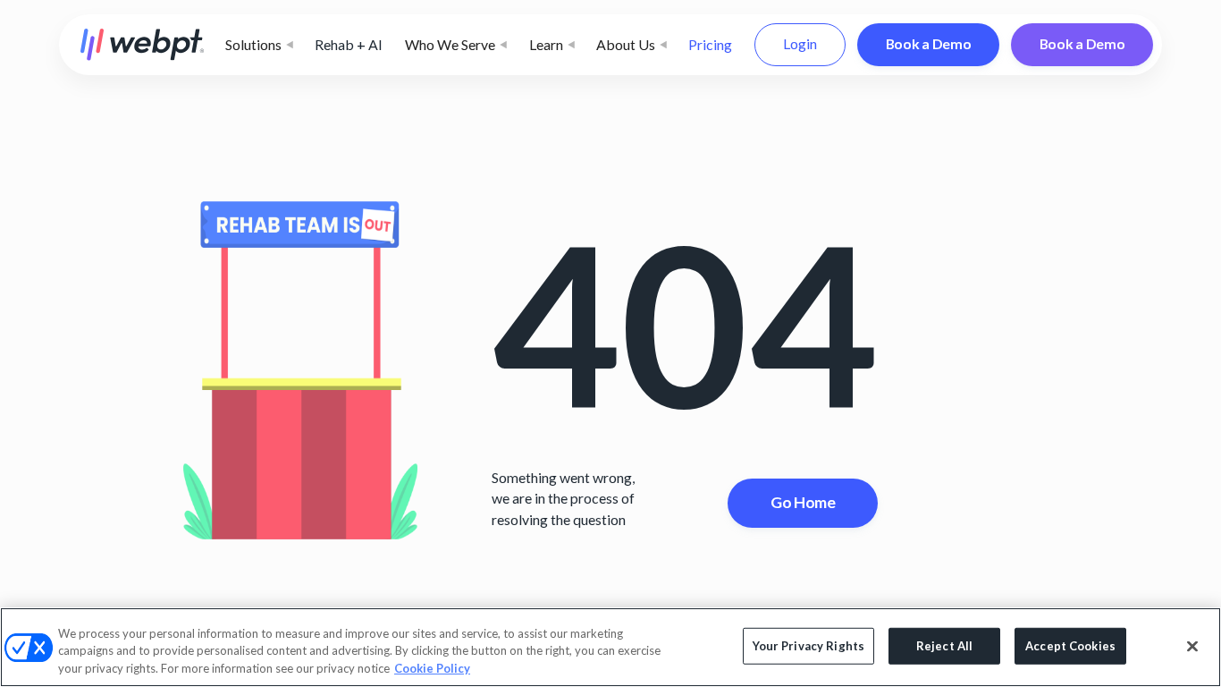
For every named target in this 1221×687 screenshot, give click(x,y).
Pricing (710, 44)
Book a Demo (929, 43)
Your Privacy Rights (808, 645)
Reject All (944, 645)
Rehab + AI (349, 44)
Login (800, 43)
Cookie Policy (432, 668)
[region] (610, 647)
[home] (142, 45)
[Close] (1192, 646)
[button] (259, 44)
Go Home (803, 502)
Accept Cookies (1070, 645)
